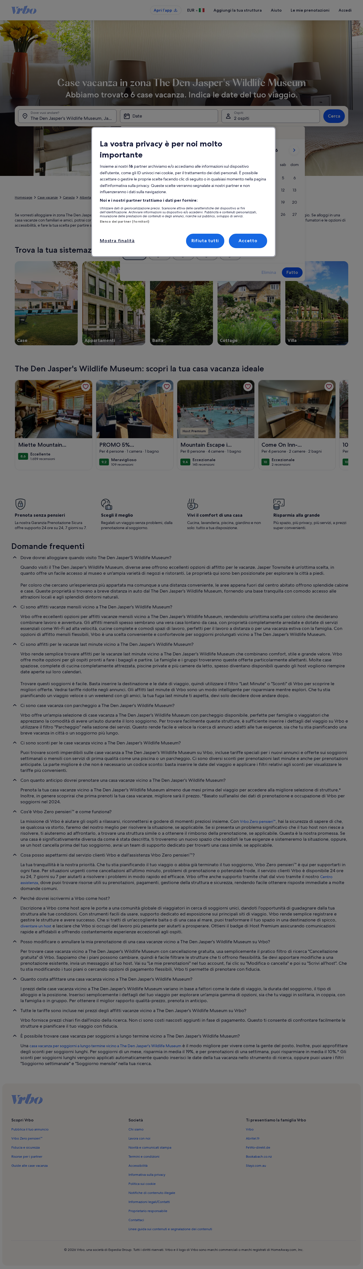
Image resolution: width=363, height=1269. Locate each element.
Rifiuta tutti (205, 240)
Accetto (248, 240)
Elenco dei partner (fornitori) (124, 221)
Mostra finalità (117, 240)
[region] (183, 192)
